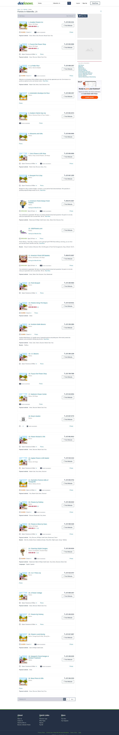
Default (71, 16)
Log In (78, 3)
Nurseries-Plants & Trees (39, 115)
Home (18, 9)
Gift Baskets (36, 257)
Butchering (81, 67)
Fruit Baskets (36, 550)
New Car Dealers (37, 67)
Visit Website (68, 25)
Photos (71, 32)
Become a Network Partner (24, 724)
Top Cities (63, 718)
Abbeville (25, 9)
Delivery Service (37, 483)
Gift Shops (35, 24)
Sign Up (85, 3)
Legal (80, 732)
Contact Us (20, 720)
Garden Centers (49, 115)
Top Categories (64, 720)
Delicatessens (82, 69)
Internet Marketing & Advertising (87, 76)
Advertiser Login (43, 718)
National (41, 722)
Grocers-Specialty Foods (85, 74)
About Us (19, 718)
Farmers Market (82, 70)
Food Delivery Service (84, 71)
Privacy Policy (41, 732)
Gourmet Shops (43, 550)
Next (72, 699)
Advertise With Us (21, 722)
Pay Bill (41, 724)
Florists (30, 24)
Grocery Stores (82, 75)
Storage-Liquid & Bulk (38, 636)
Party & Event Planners (38, 155)
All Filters (22, 16)
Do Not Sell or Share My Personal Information (58, 732)
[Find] (69, 3)
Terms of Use (73, 732)
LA (21, 9)
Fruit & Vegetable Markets (85, 73)
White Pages (42, 720)
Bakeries (80, 66)
